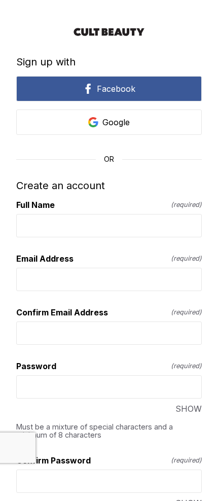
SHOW (188, 409)
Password (109, 366)
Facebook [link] (116, 89)
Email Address (109, 259)
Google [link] (116, 122)
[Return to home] (109, 32)
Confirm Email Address (109, 312)
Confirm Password (109, 460)
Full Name (109, 205)
